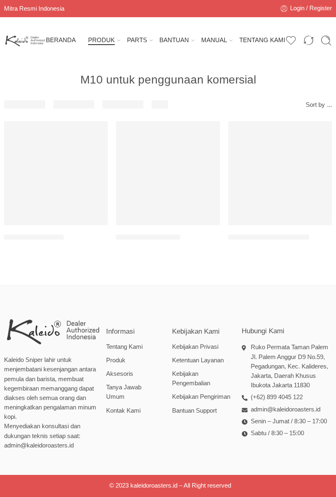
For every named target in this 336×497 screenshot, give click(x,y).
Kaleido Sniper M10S (148, 237)
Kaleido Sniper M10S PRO (268, 237)
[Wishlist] (96, 133)
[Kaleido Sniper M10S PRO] (280, 173)
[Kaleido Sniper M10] (56, 173)
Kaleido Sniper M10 (34, 237)
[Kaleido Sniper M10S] (168, 173)
